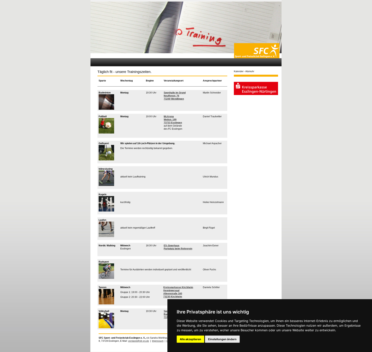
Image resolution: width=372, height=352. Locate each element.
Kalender (239, 71)
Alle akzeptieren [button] (190, 339)
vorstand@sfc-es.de (138, 341)
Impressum (158, 341)
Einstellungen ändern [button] (222, 339)
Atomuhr (249, 71)
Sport (167, 92)
